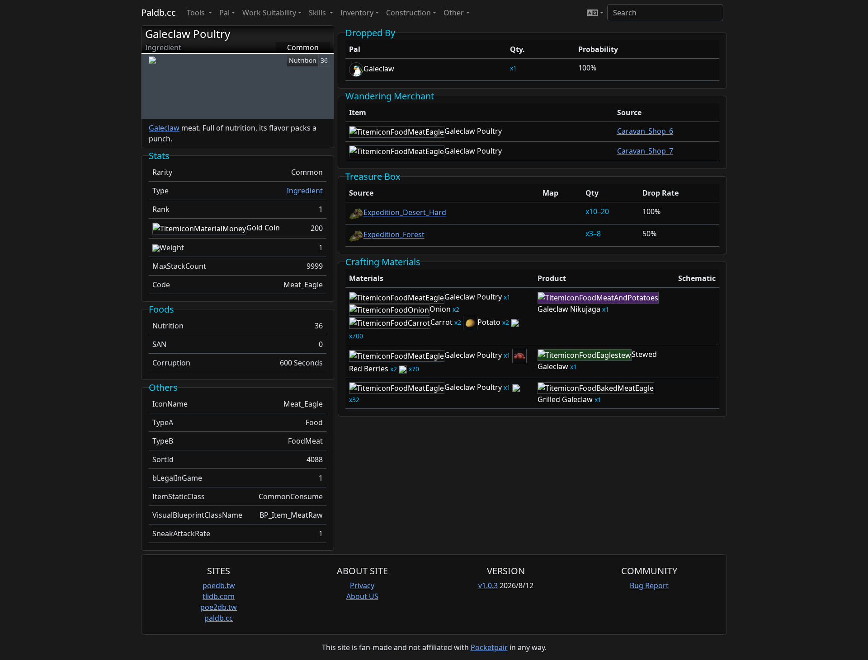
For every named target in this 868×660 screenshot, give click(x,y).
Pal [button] (224, 13)
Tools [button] (197, 13)
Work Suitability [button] (269, 13)
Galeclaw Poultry (187, 33)
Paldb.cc (158, 12)
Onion (440, 309)
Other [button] (453, 13)
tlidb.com (219, 596)
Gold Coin (263, 228)
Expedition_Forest (394, 235)
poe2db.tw (218, 607)
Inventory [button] (356, 13)
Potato (488, 322)
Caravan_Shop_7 (645, 151)
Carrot (441, 322)
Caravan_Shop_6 (645, 131)
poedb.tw (219, 585)
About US (362, 596)
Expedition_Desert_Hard (404, 213)
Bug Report (649, 585)
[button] (595, 13)
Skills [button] (318, 13)
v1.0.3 (488, 585)
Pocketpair (489, 647)
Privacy (362, 585)
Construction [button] (408, 13)
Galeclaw (164, 128)
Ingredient (305, 191)
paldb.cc (218, 618)
